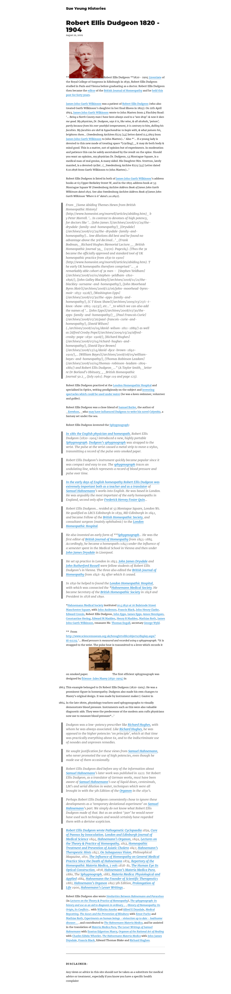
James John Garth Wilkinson (83, 103)
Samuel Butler (127, 407)
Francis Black (126, 609)
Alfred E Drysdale (133, 909)
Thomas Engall (121, 622)
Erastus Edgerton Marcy (102, 931)
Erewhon (73, 411)
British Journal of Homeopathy (123, 90)
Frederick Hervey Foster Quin (124, 500)
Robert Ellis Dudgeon (135, 103)
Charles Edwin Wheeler (86, 935)
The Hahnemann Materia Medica (123, 922)
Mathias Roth (147, 618)
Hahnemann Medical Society (131, 588)
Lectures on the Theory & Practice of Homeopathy (99, 900)
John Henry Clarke (147, 609)
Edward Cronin (75, 614)
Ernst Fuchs (143, 913)
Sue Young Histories (86, 8)
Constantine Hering (78, 618)
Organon (126, 791)
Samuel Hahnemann (80, 491)
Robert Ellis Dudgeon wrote (85, 830)
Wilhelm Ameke (107, 909)
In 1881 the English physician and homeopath (98, 434)
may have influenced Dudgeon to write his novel (119, 411)
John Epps (119, 614)
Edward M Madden (103, 618)
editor (91, 90)
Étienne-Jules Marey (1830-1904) (102, 678)
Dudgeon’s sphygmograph (107, 442)
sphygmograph (124, 464)
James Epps (134, 614)
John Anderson (107, 609)
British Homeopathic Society (123, 517)
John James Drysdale (80, 552)
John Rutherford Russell (83, 566)
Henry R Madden (127, 618)
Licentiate (155, 77)
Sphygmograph (119, 424)
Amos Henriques (153, 614)
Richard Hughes (139, 725)
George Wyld (152, 622)
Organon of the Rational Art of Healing (141, 931)
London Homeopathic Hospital (132, 385)
